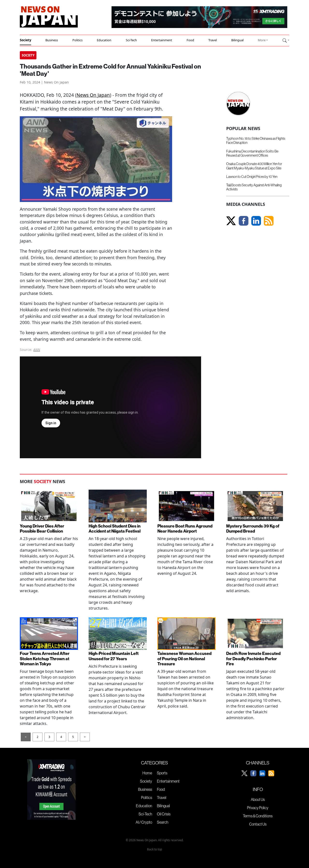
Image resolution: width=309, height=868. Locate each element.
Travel (212, 40)
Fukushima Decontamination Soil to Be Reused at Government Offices (252, 153)
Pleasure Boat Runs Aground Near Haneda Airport (184, 529)
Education (104, 40)
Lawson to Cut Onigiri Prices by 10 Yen (251, 177)
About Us (258, 799)
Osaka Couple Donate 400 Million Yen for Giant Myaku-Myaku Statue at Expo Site (254, 166)
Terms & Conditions (258, 816)
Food (190, 40)
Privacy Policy (257, 808)
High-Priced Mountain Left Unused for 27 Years (114, 656)
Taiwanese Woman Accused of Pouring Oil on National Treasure (184, 658)
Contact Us (258, 824)
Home (147, 773)
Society (25, 40)
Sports (162, 773)
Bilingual (237, 40)
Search (162, 822)
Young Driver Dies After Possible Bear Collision (42, 529)
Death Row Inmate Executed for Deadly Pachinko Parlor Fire (253, 658)
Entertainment (161, 40)
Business (51, 40)
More (262, 40)
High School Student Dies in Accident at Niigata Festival (114, 529)
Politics (77, 40)
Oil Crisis (163, 814)
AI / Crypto (144, 822)
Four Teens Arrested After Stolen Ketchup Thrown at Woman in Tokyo (45, 658)
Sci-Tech (131, 40)
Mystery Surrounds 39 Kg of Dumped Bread (252, 529)
